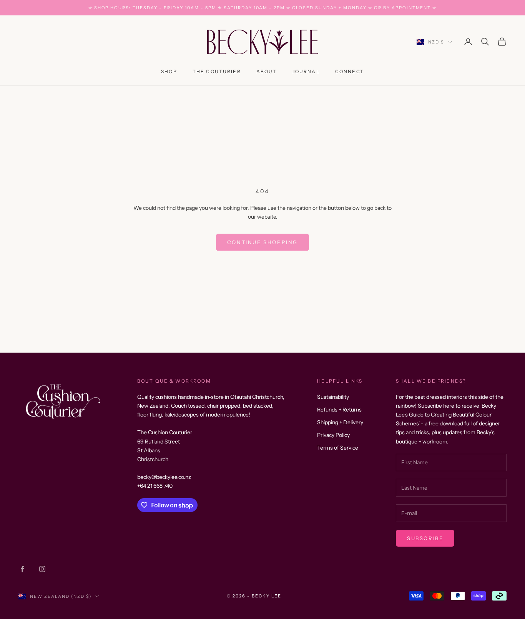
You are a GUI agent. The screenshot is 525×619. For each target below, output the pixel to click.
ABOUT (266, 71)
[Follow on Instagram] (42, 569)
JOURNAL (306, 71)
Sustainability (333, 396)
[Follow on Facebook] (22, 569)
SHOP (169, 71)
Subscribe (425, 538)
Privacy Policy (333, 435)
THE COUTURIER (217, 71)
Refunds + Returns (339, 409)
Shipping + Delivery (340, 422)
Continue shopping (262, 242)
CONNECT (349, 71)
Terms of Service (337, 447)
